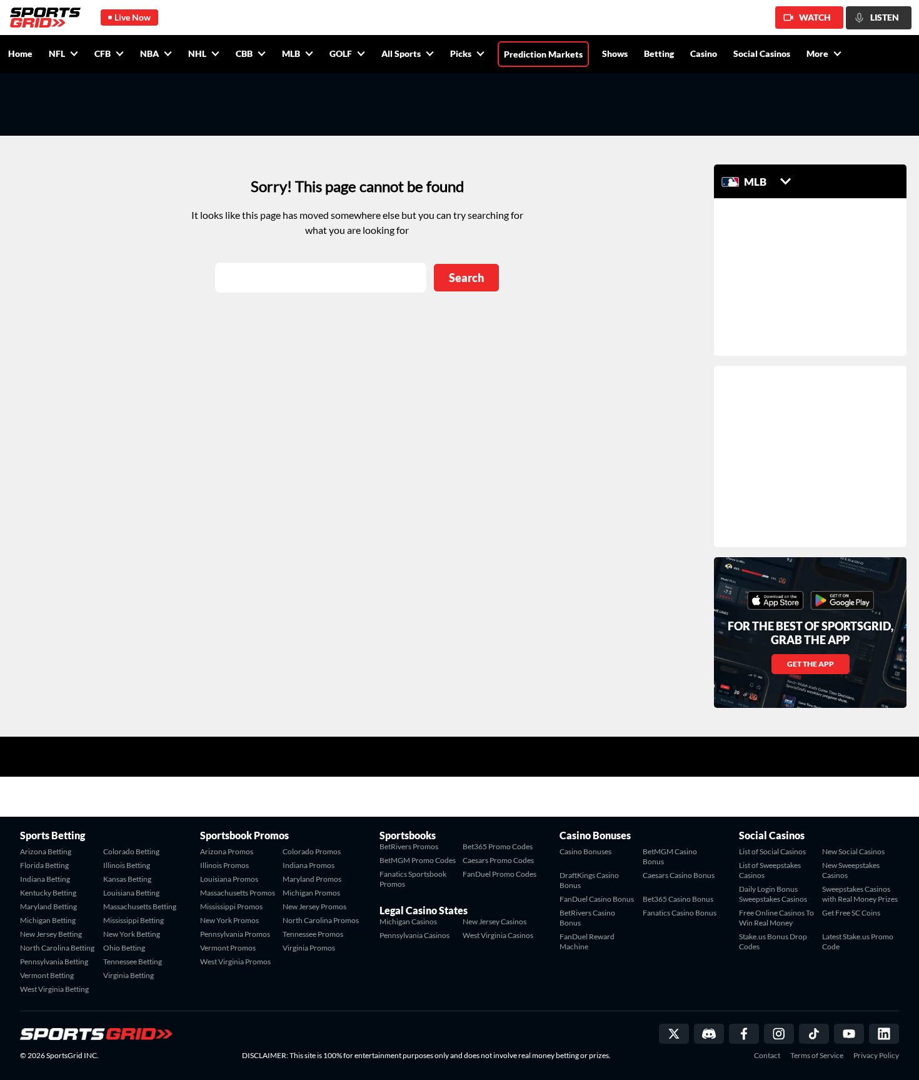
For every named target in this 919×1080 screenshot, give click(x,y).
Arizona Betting (45, 851)
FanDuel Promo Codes (499, 874)
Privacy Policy (876, 1055)
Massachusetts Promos (237, 892)
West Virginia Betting (54, 989)
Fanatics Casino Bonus (679, 912)
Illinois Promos (224, 865)
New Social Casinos (853, 851)
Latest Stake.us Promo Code (857, 941)
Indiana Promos (308, 865)
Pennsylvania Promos (235, 934)
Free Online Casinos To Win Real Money (776, 917)
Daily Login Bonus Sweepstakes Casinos (773, 894)
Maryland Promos (312, 879)
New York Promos (229, 920)
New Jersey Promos (314, 906)
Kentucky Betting (48, 892)
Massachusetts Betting (139, 906)
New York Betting (131, 934)
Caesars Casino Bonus (679, 875)
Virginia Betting (128, 975)
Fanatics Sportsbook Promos (412, 879)
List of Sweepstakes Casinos (770, 870)
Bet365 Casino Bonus (678, 899)
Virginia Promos (309, 947)
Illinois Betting (126, 865)
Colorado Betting (131, 851)
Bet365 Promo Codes (498, 846)
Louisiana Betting (131, 892)
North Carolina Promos (321, 920)
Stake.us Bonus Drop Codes (773, 941)
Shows (615, 53)
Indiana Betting (45, 879)
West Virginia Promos (235, 961)
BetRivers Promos (408, 846)
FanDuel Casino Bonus (597, 899)
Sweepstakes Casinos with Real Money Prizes (860, 894)
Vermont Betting (47, 975)
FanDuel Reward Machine (587, 941)
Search (466, 278)
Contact (767, 1055)
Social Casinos (761, 53)
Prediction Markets (543, 54)
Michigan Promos (311, 892)
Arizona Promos (226, 851)
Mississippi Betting (133, 920)
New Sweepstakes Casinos (851, 870)
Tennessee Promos (313, 934)
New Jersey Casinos (494, 921)
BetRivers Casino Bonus (587, 917)
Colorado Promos (312, 851)
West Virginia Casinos (498, 935)
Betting (659, 53)
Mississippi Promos (231, 906)
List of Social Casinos (772, 851)
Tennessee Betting (132, 961)
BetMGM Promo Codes (417, 860)
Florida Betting (44, 865)
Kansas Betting (127, 879)
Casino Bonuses (585, 851)
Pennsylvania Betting (54, 961)
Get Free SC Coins (851, 912)
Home (20, 53)
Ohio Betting (124, 947)
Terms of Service (816, 1055)
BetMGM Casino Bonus (670, 856)
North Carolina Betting (57, 947)
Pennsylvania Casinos (414, 935)
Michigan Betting (48, 920)
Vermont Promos (228, 947)
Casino (703, 53)
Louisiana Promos (229, 879)
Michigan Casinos (408, 921)
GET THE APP (810, 664)
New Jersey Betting (51, 934)
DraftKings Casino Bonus (589, 880)
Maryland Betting (48, 906)
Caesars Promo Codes (498, 860)
